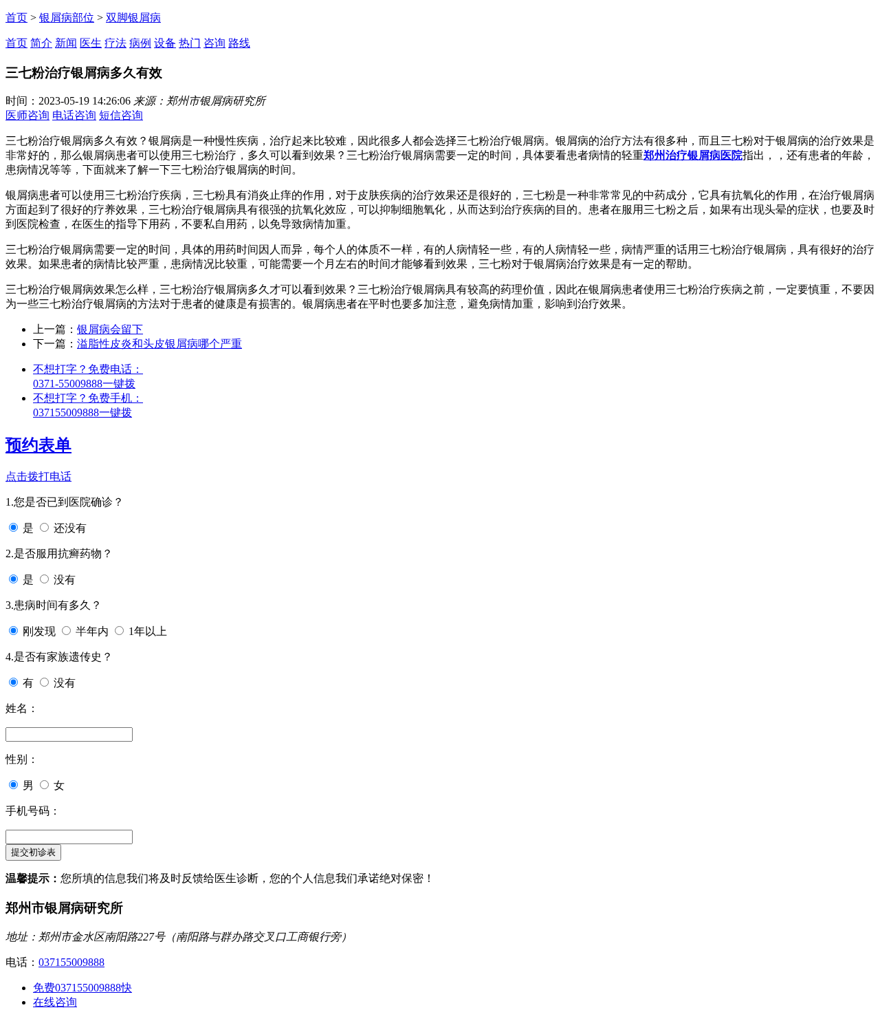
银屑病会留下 (110, 329)
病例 (140, 43)
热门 (190, 43)
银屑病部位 (66, 17)
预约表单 (39, 445)
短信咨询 (121, 115)
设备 (165, 43)
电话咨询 (74, 115)
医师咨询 (28, 115)
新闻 (66, 43)
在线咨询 (55, 1002)
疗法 (115, 43)
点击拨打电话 (39, 476)
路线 (239, 43)
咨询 (215, 43)
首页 (17, 17)
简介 (41, 43)
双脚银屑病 (133, 17)
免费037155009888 (82, 987)
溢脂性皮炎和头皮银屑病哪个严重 (159, 344)
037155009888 (71, 962)
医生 (91, 43)
